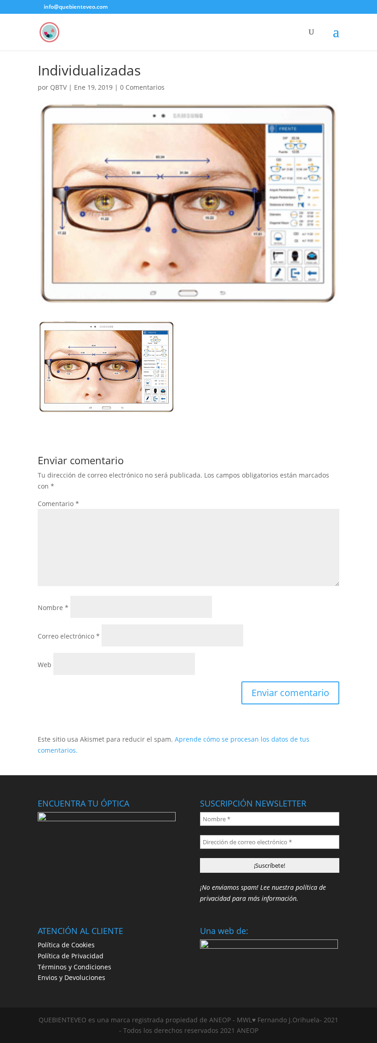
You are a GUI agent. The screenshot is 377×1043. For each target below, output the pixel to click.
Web (44, 664)
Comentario (58, 503)
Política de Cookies (66, 944)
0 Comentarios (142, 87)
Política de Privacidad (70, 955)
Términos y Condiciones (74, 966)
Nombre (53, 607)
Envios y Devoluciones (71, 977)
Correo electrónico (69, 636)
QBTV (58, 87)
